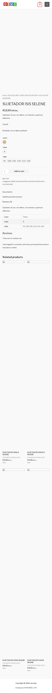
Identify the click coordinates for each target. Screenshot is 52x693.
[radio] (4, 142)
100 (27, 226)
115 (38, 226)
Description (7, 192)
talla (5, 157)
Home (5, 95)
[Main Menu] (47, 4)
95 (24, 226)
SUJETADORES (13, 95)
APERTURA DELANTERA (29, 95)
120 (42, 226)
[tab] (26, 191)
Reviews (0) (7, 202)
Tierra (25, 217)
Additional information (12, 197)
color (5, 138)
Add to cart (19, 171)
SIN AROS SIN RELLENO (36, 181)
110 (34, 226)
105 (31, 226)
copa (5, 147)
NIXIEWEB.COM (30, 688)
